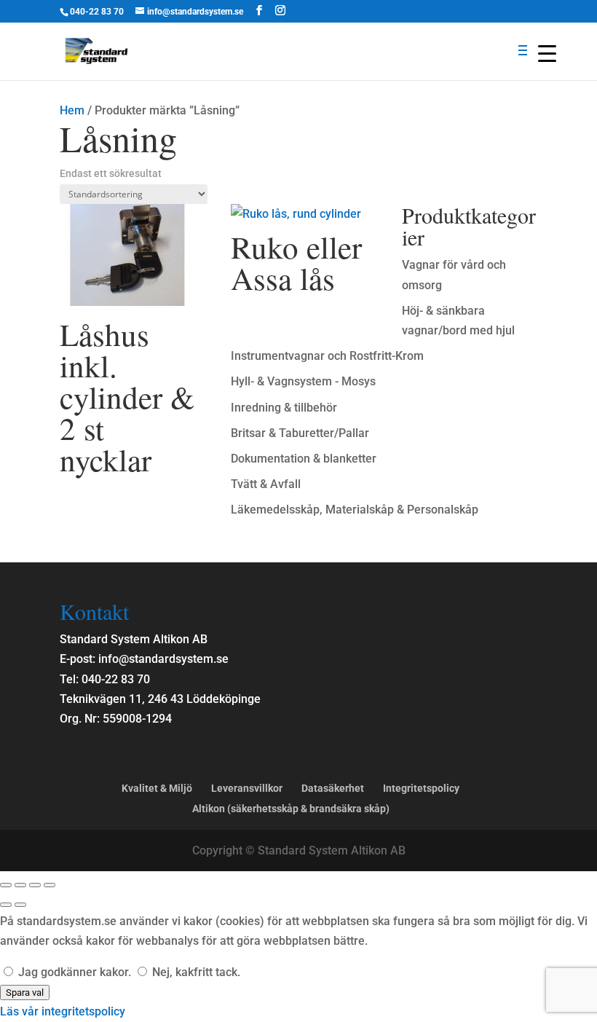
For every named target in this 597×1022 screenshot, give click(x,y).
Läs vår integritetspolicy (62, 1011)
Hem (72, 110)
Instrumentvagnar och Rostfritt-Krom (327, 356)
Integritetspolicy (421, 788)
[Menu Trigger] (547, 53)
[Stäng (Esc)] (49, 885)
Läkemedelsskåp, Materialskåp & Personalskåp (354, 509)
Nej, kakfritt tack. (194, 972)
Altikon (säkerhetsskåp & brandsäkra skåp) (291, 808)
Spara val (25, 992)
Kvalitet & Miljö (157, 788)
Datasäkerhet (332, 788)
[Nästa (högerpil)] (20, 905)
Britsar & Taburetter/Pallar (300, 433)
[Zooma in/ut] (6, 885)
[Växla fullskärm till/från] (20, 885)
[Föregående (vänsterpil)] (6, 905)
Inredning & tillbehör (284, 407)
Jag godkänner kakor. (74, 972)
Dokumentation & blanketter (303, 458)
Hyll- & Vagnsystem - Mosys (303, 381)
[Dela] (35, 885)
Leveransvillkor (246, 788)
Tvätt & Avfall (266, 484)
